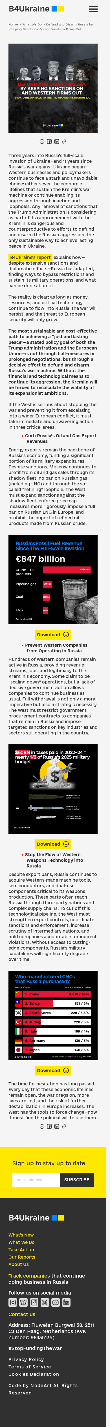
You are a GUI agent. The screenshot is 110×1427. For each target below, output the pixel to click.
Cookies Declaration (34, 1374)
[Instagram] (12, 1302)
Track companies (29, 1275)
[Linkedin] (66, 1302)
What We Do (21, 1242)
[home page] (36, 9)
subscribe (76, 1179)
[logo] (36, 1220)
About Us (18, 1264)
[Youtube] (55, 1302)
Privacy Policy (26, 1359)
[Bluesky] (23, 1302)
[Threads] (45, 1302)
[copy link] (64, 141)
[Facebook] (34, 1302)
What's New (21, 1235)
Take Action (21, 1249)
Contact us (21, 1314)
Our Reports (21, 1257)
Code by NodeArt (30, 1385)
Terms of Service (29, 1366)
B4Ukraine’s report (30, 257)
